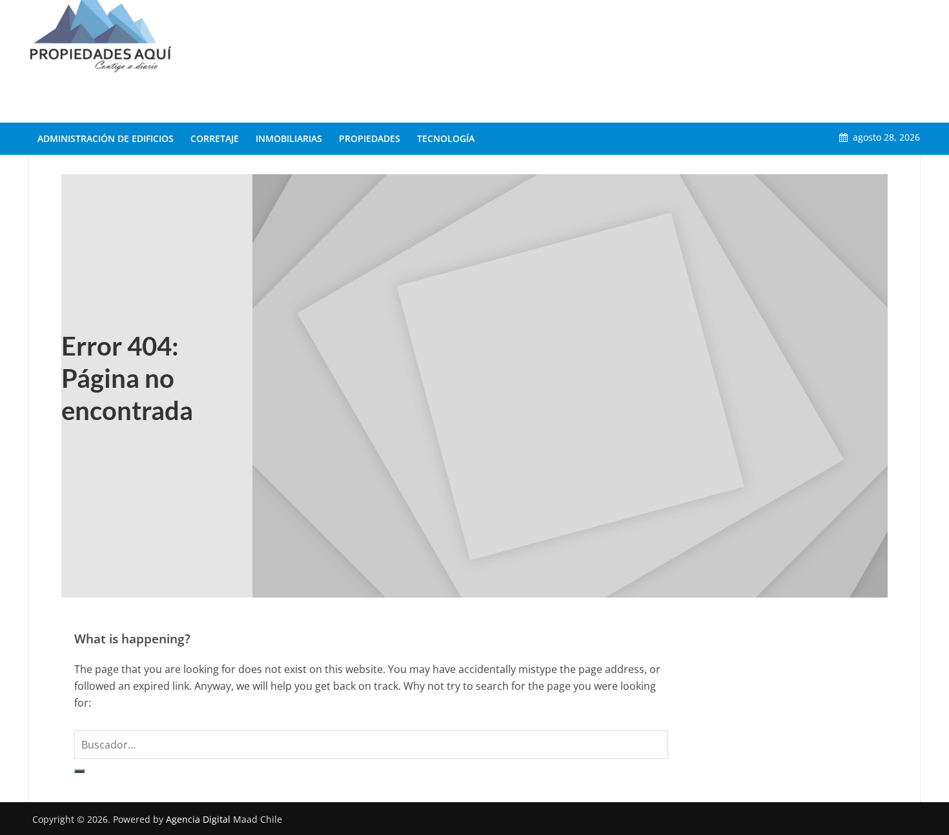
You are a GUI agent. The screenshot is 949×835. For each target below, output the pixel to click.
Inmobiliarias (289, 138)
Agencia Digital (198, 819)
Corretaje (214, 138)
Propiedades (369, 138)
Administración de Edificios (105, 138)
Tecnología (445, 138)
